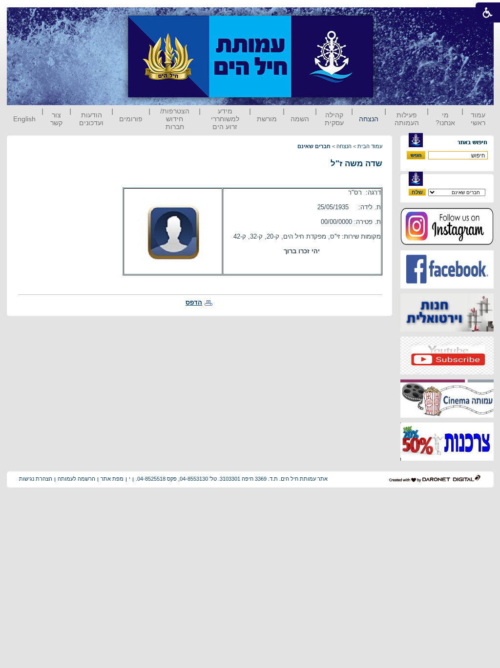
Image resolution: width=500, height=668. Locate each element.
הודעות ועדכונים (91, 119)
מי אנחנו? (445, 119)
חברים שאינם (314, 146)
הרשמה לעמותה (76, 479)
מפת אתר (112, 479)
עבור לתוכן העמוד (391, 17)
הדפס (194, 302)
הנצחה (368, 119)
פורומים (131, 119)
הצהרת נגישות (35, 479)
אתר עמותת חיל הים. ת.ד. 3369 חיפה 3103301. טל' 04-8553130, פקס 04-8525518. (232, 479)
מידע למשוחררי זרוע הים (225, 119)
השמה (300, 119)
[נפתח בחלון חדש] (447, 243)
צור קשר (56, 119)
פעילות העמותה (407, 119)
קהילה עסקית (334, 119)
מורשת (267, 119)
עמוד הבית (369, 146)
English (24, 119)
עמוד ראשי (478, 119)
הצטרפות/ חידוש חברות (174, 119)
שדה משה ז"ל (356, 163)
